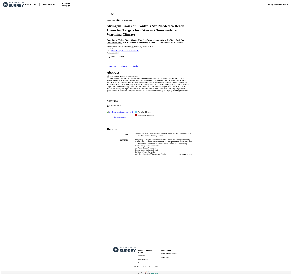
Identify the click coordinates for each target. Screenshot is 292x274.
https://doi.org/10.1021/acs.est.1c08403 (125, 51)
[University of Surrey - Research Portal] (13, 4)
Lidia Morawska (114, 42)
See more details (120, 117)
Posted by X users (144, 112)
